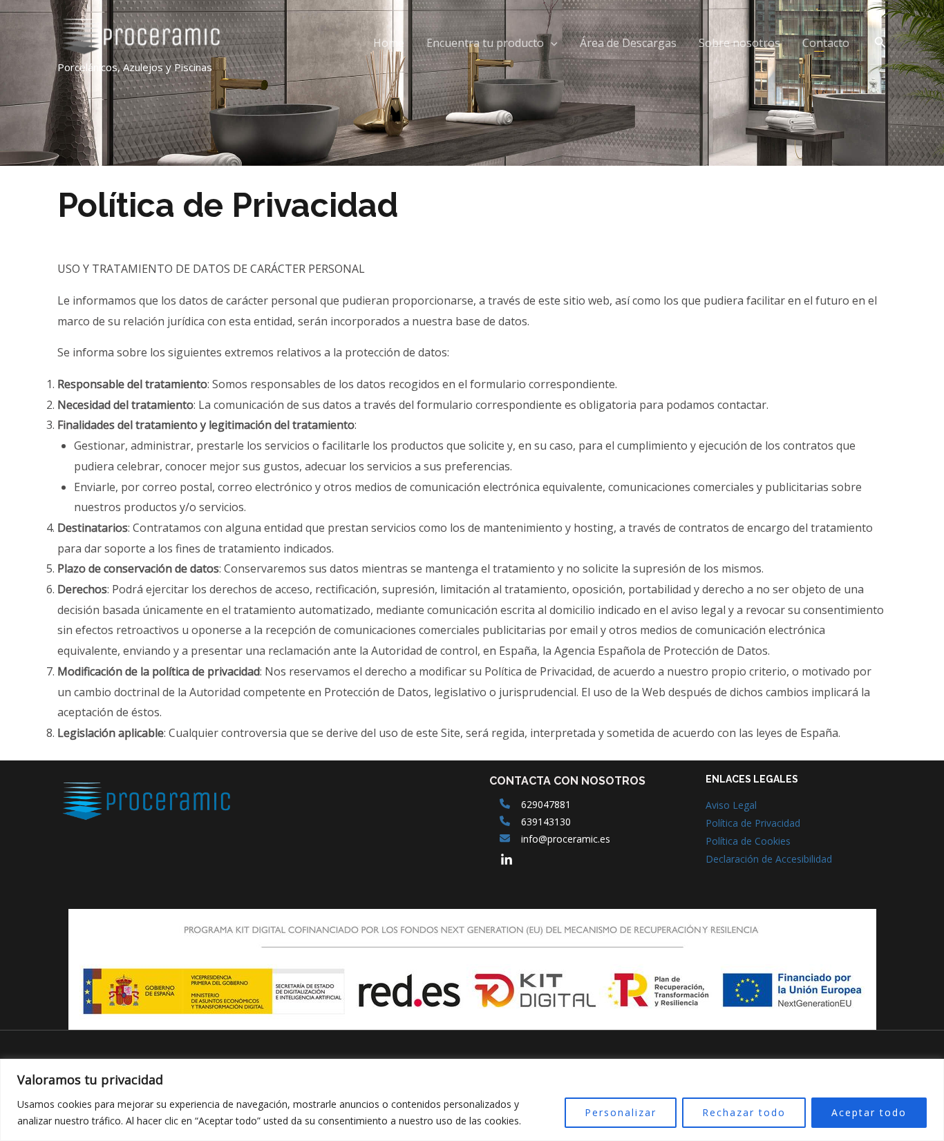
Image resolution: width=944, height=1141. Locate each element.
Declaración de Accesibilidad (769, 858)
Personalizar (621, 1112)
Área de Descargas (628, 42)
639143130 (546, 821)
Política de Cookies (748, 840)
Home (388, 42)
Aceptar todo (869, 1112)
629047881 (546, 804)
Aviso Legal (731, 805)
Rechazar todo (744, 1112)
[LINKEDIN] (506, 860)
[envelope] (504, 838)
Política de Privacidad (753, 823)
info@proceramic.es (565, 838)
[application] (551, 43)
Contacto (825, 42)
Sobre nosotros (739, 42)
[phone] (504, 803)
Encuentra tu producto (485, 42)
